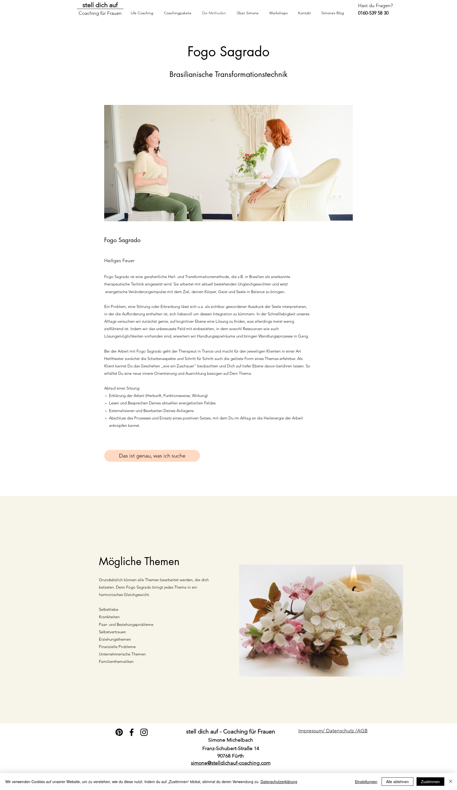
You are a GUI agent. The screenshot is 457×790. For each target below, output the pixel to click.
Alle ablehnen (397, 781)
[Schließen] (450, 781)
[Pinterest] (119, 732)
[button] (278, 13)
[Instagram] (144, 732)
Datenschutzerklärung (279, 781)
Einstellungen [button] (366, 781)
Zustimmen (430, 781)
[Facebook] (131, 732)
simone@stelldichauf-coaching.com (231, 763)
